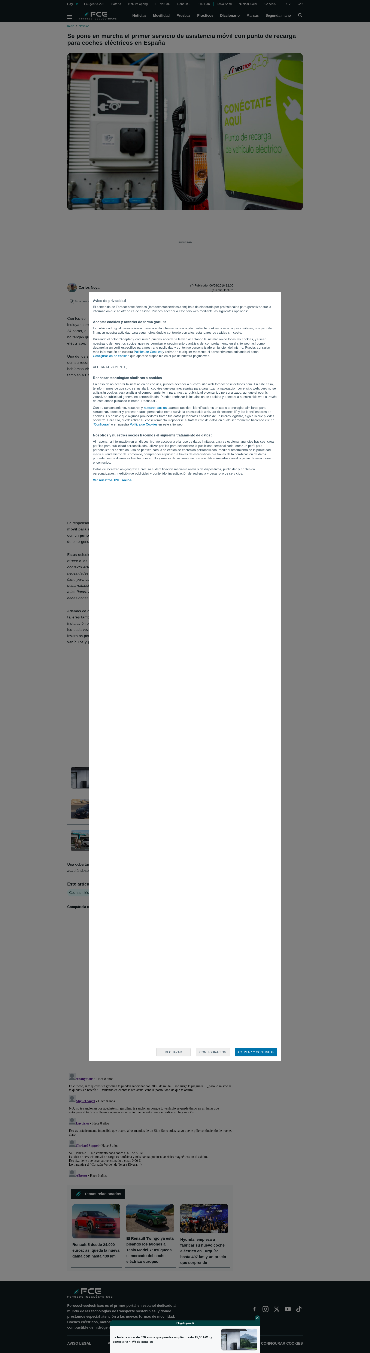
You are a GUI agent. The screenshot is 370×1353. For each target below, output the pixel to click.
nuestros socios (155, 407)
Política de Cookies (148, 352)
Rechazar (173, 1052)
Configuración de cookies (111, 356)
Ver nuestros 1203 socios (112, 480)
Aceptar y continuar (256, 1052)
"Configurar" (101, 424)
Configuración (212, 1052)
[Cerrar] (257, 1317)
